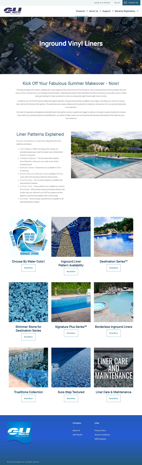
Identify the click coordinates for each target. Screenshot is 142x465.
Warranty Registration (125, 11)
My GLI (117, 2)
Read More (28, 268)
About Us (93, 11)
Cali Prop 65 (77, 435)
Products (80, 11)
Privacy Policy (100, 430)
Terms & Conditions (102, 435)
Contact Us (133, 2)
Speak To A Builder (102, 2)
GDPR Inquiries (100, 439)
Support (106, 11)
